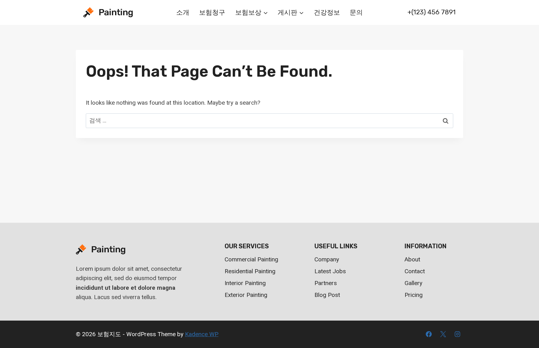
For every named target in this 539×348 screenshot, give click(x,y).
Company (326, 259)
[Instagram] (457, 334)
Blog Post (327, 294)
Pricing (414, 294)
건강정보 (327, 12)
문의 (356, 12)
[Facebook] (429, 334)
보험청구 (212, 12)
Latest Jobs (330, 271)
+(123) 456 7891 (431, 12)
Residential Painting (250, 271)
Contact (415, 271)
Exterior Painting (246, 294)
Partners (325, 283)
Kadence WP (201, 334)
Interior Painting (245, 283)
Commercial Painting (251, 259)
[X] (443, 334)
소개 (182, 12)
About (412, 259)
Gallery (413, 283)
